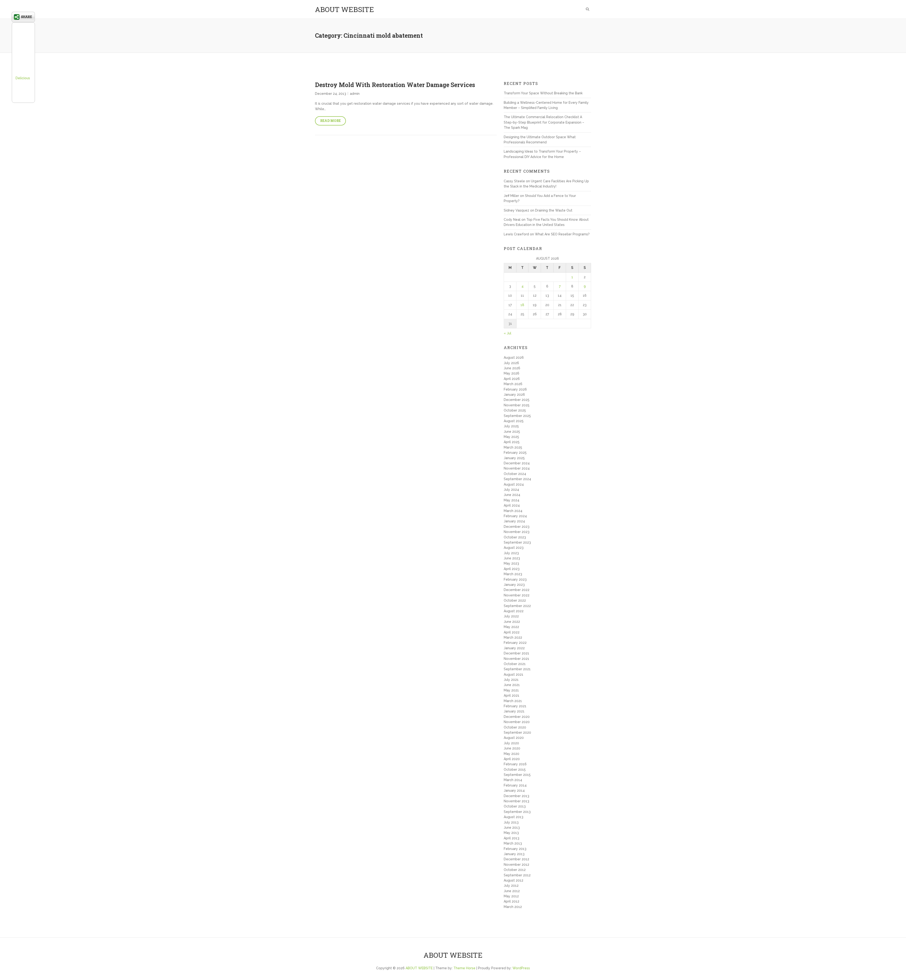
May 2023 (511, 563)
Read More (330, 120)
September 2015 (517, 775)
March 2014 (513, 780)
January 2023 (514, 585)
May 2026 (511, 373)
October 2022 (515, 600)
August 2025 (514, 421)
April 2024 (512, 505)
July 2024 (511, 489)
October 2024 (515, 474)
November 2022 (516, 595)
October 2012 (515, 870)
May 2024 (511, 500)
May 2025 (511, 437)
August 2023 (514, 547)
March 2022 (513, 637)
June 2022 (512, 622)
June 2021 (512, 685)
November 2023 (516, 532)
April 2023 (512, 569)
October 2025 (515, 410)
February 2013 (515, 849)
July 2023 (511, 553)
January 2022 (514, 648)
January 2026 (514, 394)
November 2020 (517, 722)
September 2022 (517, 606)
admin (355, 94)
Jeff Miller (511, 196)
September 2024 (517, 479)
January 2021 (514, 711)
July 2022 (511, 616)
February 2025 (515, 452)
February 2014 (515, 785)
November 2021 (516, 659)
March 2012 (513, 907)
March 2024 (513, 511)
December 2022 (516, 590)
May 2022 (511, 627)
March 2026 (513, 384)
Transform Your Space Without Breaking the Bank (543, 93)
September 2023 (517, 542)
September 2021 (517, 669)
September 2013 (517, 812)
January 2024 (514, 521)
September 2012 (517, 875)
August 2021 (513, 674)
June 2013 (512, 827)
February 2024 (515, 516)
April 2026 (512, 379)
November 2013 (516, 801)
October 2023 (515, 537)
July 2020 (511, 743)
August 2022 (514, 611)
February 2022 (515, 643)
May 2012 (511, 896)
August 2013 (513, 817)
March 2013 (513, 843)
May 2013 (511, 833)
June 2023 (512, 558)
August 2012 (513, 880)
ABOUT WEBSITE (344, 9)
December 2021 (516, 653)
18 (522, 305)
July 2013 (511, 822)
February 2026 (515, 389)
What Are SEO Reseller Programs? (562, 234)
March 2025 (513, 447)
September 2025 (517, 416)
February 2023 (515, 579)
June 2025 (512, 431)
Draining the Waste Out (553, 210)
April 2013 (511, 838)
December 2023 (516, 527)
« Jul (507, 333)
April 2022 (512, 632)
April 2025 (512, 442)
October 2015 (515, 769)
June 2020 (512, 748)
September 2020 (517, 732)
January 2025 (514, 458)
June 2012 (512, 891)
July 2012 (511, 885)
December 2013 (516, 796)
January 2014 (514, 790)
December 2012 (516, 859)
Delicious (23, 78)
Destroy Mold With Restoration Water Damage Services (395, 85)
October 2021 (515, 664)
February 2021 (515, 706)
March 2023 (513, 574)
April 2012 (511, 901)
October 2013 (515, 806)
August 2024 (514, 484)
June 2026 (512, 368)
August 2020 (514, 738)
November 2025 (516, 405)
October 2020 (515, 727)
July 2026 (511, 363)
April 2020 (512, 759)
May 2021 (511, 690)
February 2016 (515, 764)
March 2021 (513, 701)
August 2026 (514, 357)
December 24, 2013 (330, 94)
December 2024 (517, 463)
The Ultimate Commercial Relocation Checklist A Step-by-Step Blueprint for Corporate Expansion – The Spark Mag (544, 122)
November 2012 (516, 864)
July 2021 (511, 680)
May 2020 (511, 754)
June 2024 (512, 495)
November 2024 (517, 468)
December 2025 (516, 400)
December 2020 (517, 717)
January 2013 (514, 854)
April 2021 (511, 695)
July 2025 (511, 426)
